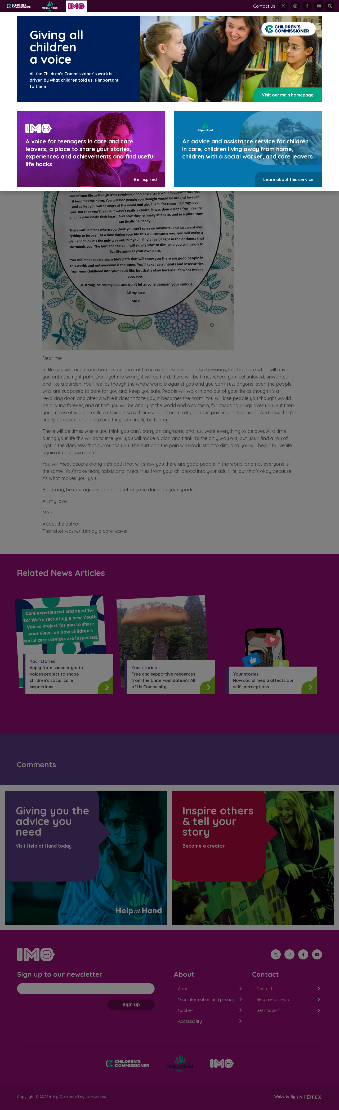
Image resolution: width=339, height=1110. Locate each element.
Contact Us (264, 6)
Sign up (131, 1004)
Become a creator (274, 999)
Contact (264, 988)
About (184, 988)
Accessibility (190, 1021)
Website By (285, 1096)
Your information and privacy (206, 999)
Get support (268, 1010)
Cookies (186, 1010)
